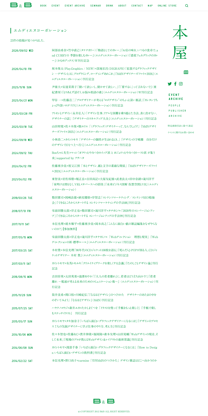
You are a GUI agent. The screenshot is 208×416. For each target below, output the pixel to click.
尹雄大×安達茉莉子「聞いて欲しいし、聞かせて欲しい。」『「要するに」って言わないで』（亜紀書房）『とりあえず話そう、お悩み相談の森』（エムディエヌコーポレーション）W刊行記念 (104, 89)
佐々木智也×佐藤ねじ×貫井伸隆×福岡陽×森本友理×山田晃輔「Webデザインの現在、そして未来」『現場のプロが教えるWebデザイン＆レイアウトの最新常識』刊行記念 (105, 337)
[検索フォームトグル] (186, 5)
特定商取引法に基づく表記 (180, 126)
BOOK (43, 5)
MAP (150, 5)
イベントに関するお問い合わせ (181, 132)
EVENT (56, 5)
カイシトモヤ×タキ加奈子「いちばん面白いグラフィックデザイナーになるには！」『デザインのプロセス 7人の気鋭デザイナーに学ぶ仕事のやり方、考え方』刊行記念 (105, 324)
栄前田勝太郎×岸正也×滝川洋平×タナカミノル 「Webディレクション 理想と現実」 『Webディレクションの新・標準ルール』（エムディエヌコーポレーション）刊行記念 (105, 239)
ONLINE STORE (167, 5)
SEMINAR (95, 5)
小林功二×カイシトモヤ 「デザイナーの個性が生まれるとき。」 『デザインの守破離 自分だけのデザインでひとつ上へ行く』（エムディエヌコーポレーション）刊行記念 (104, 142)
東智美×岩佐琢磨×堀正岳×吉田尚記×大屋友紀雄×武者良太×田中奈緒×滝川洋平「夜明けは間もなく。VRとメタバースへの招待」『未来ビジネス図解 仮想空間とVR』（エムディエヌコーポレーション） (105, 184)
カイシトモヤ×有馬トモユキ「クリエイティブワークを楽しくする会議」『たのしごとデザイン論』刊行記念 (105, 266)
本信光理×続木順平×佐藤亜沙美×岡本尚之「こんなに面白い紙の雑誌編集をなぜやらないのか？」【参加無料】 (104, 226)
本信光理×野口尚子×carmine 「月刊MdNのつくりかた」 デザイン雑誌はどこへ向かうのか (104, 360)
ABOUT (122, 5)
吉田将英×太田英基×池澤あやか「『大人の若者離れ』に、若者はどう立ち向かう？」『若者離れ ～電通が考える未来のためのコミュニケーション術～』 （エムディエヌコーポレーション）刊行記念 (105, 281)
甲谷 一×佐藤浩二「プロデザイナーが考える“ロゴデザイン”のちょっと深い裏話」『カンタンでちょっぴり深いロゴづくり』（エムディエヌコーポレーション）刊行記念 (105, 103)
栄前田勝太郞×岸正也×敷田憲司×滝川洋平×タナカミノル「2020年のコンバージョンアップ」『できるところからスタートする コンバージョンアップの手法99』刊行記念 (103, 213)
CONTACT (137, 5)
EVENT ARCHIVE (75, 5)
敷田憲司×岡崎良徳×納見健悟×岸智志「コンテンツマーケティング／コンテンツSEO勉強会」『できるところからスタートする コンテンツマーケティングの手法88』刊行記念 (103, 200)
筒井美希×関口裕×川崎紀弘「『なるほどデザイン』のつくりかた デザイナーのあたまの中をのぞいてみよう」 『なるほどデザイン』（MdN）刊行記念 (104, 297)
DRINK (110, 5)
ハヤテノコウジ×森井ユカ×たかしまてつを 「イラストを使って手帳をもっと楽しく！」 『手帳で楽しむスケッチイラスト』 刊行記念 (104, 310)
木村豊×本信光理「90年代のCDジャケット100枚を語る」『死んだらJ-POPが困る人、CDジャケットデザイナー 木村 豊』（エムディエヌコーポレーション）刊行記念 (104, 253)
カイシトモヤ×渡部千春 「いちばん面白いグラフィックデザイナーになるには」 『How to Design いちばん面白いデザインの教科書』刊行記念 (104, 350)
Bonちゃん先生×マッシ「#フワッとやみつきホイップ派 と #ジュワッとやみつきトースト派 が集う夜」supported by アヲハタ (103, 155)
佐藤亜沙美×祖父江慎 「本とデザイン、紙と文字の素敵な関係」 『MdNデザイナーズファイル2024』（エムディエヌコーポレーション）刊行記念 (104, 168)
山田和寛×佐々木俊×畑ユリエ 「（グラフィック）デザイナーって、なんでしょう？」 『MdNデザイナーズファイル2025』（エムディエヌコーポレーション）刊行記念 (104, 129)
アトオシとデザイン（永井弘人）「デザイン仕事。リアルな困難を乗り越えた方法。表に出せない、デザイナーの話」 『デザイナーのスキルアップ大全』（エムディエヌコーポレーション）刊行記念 (104, 116)
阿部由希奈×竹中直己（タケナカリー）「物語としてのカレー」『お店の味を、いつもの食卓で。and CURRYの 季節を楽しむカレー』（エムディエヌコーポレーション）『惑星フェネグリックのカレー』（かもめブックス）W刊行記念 (105, 55)
